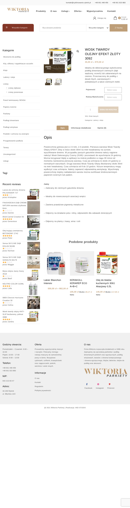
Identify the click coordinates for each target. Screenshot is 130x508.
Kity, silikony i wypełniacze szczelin (18, 64)
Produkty (41, 11)
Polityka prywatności (43, 390)
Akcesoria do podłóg (11, 57)
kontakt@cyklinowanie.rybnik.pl (78, 2)
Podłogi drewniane (11, 120)
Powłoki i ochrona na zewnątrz (16, 134)
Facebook (88, 388)
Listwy (6, 84)
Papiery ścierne (9, 107)
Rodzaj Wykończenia (94, 97)
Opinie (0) (101, 128)
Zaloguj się (102, 18)
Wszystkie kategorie (19, 28)
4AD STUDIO (80, 408)
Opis (62, 128)
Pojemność (90, 90)
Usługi (64, 11)
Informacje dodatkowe (81, 128)
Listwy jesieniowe (15, 92)
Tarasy (6, 147)
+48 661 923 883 (118, 2)
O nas (53, 11)
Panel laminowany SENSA (14, 100)
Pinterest (110, 388)
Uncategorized (9, 154)
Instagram (100, 388)
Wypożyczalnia (95, 11)
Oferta (77, 11)
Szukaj (119, 28)
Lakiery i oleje (9, 77)
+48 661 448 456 (101, 2)
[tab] (62, 128)
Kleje (5, 70)
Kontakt (111, 11)
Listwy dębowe (14, 88)
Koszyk (123, 17)
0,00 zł (124, 19)
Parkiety (6, 114)
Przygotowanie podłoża (13, 141)
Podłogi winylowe (10, 127)
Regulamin (39, 386)
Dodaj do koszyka (108, 110)
